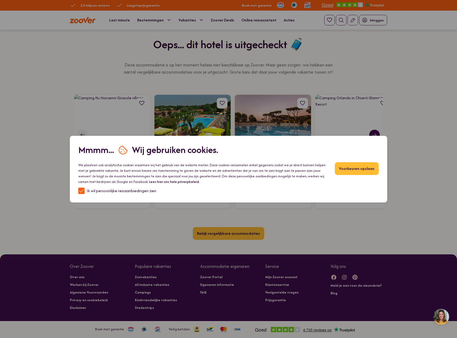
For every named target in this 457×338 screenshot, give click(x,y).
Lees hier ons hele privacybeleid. (174, 181)
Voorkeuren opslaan (356, 168)
